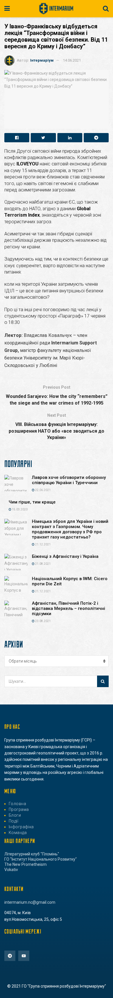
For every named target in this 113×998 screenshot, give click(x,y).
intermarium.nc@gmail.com (29, 902)
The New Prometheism (25, 864)
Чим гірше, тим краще (32, 502)
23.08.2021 (42, 621)
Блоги (15, 815)
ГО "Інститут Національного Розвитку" (40, 859)
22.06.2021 (42, 490)
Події (13, 821)
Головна (17, 803)
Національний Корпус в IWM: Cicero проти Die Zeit (69, 581)
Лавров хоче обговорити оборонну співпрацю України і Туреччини (69, 480)
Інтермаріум (42, 60)
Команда (18, 832)
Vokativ (11, 869)
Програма (19, 809)
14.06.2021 (72, 60)
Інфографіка (21, 826)
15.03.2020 (19, 509)
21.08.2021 (42, 563)
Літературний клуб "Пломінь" (31, 854)
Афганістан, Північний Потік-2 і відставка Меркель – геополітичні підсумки (68, 608)
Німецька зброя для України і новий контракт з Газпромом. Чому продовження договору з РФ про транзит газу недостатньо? (70, 529)
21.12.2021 (42, 544)
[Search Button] (103, 681)
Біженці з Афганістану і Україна (65, 556)
